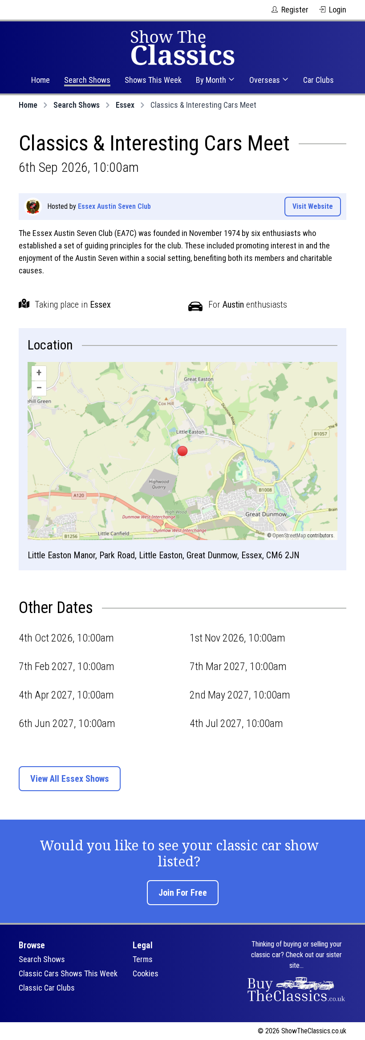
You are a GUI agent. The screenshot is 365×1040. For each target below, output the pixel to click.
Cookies (145, 973)
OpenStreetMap (289, 535)
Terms (143, 959)
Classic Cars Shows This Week (68, 973)
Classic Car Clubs (47, 987)
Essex (125, 105)
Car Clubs (318, 80)
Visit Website (312, 206)
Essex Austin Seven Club (114, 206)
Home (40, 80)
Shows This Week (153, 80)
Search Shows (87, 80)
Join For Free (182, 892)
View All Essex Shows (69, 778)
